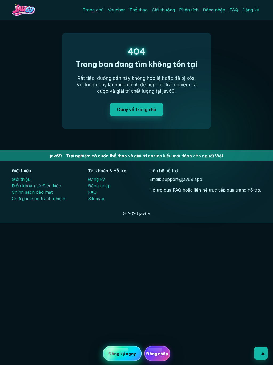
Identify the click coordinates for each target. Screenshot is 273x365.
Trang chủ (93, 10)
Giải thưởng (163, 10)
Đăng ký (250, 10)
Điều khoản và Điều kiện (36, 185)
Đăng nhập (214, 10)
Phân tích (189, 10)
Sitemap (96, 198)
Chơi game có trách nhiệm (38, 198)
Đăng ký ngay (122, 353)
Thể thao (138, 10)
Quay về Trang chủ (136, 109)
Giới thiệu (21, 179)
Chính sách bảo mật (32, 192)
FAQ (234, 10)
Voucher (116, 10)
